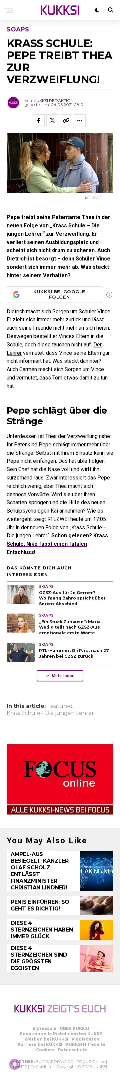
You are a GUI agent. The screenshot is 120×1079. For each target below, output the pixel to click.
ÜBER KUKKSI (74, 1028)
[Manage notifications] (14, 1064)
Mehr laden (63, 675)
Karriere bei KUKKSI (40, 1044)
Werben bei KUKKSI (46, 1039)
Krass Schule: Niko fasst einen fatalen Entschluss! (57, 543)
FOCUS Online (91, 1061)
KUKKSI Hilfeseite (86, 1044)
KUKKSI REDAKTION (54, 100)
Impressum (43, 1028)
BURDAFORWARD (55, 1061)
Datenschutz (72, 1049)
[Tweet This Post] (52, 120)
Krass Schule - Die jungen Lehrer (50, 713)
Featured (60, 706)
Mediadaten (85, 1039)
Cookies (45, 1049)
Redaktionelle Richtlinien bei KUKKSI (62, 1033)
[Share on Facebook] (39, 120)
